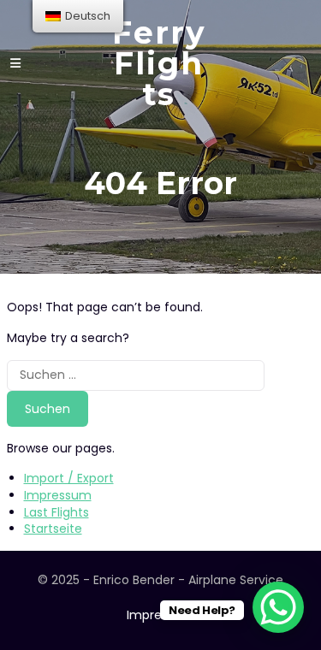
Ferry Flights (159, 63)
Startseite (53, 528)
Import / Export (69, 478)
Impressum (58, 495)
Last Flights (56, 512)
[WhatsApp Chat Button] (278, 607)
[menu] (78, 16)
